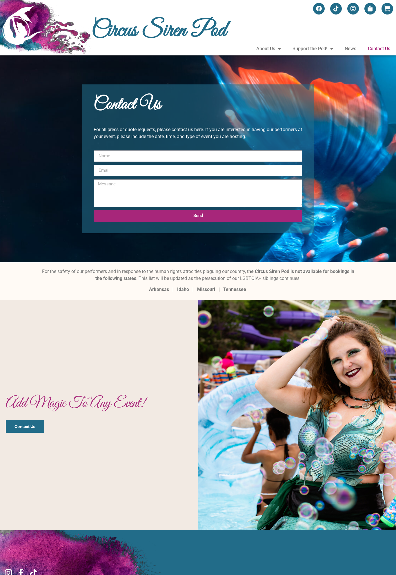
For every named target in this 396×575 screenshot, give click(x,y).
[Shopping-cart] (387, 9)
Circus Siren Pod (159, 31)
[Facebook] (319, 9)
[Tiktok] (336, 9)
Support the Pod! (310, 48)
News (350, 48)
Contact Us (379, 48)
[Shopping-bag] (370, 9)
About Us (265, 48)
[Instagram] (353, 9)
